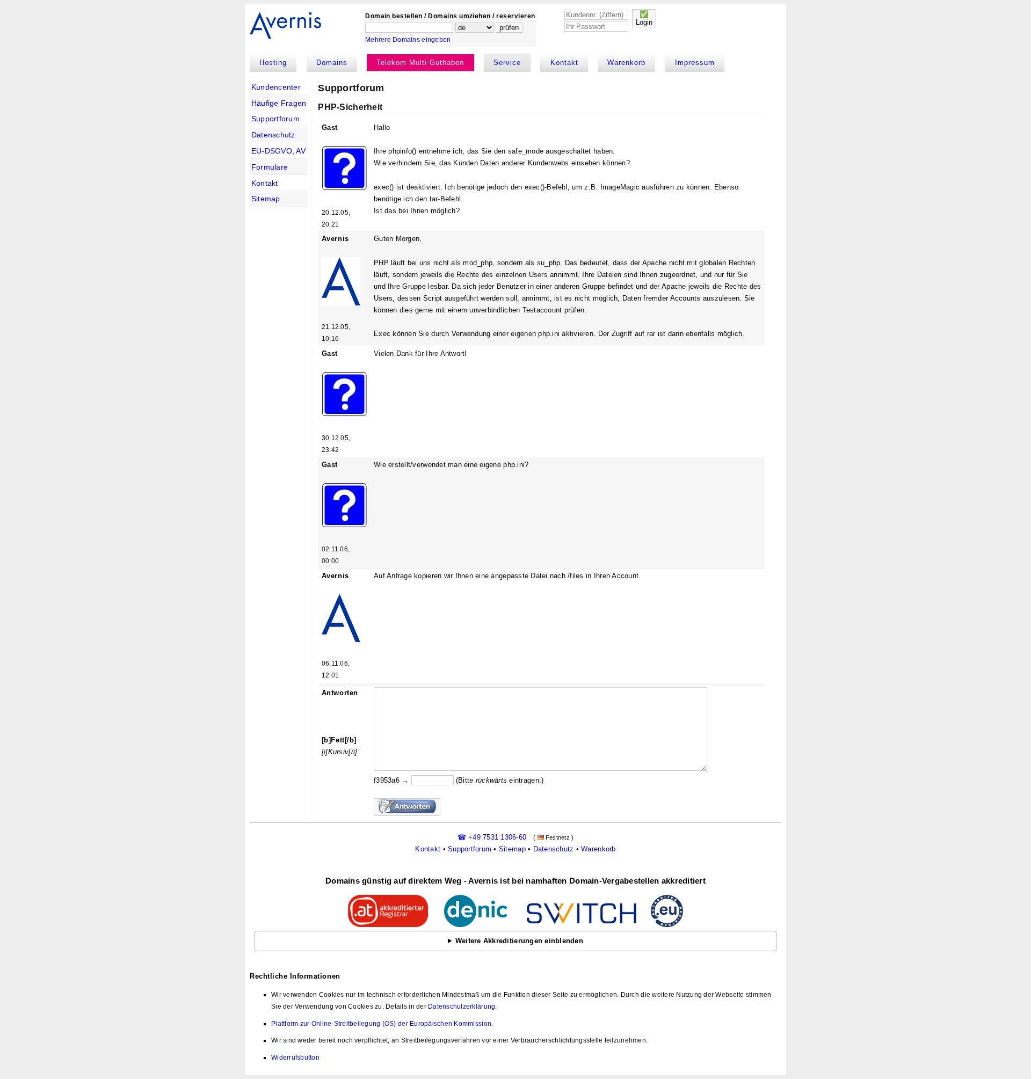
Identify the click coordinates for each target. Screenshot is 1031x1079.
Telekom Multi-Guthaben (420, 63)
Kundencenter (276, 87)
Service (507, 63)
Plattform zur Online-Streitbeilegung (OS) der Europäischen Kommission (381, 1023)
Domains (331, 63)
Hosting (273, 63)
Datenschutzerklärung (461, 1006)
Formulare (269, 167)
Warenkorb (626, 63)
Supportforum (275, 118)
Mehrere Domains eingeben (408, 39)
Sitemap (265, 198)
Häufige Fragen (279, 103)
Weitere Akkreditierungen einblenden (519, 941)
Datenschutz (273, 134)
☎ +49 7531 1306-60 (492, 837)
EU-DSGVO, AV (278, 151)
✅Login (644, 18)
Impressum (695, 63)
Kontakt (564, 63)
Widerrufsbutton (295, 1057)
